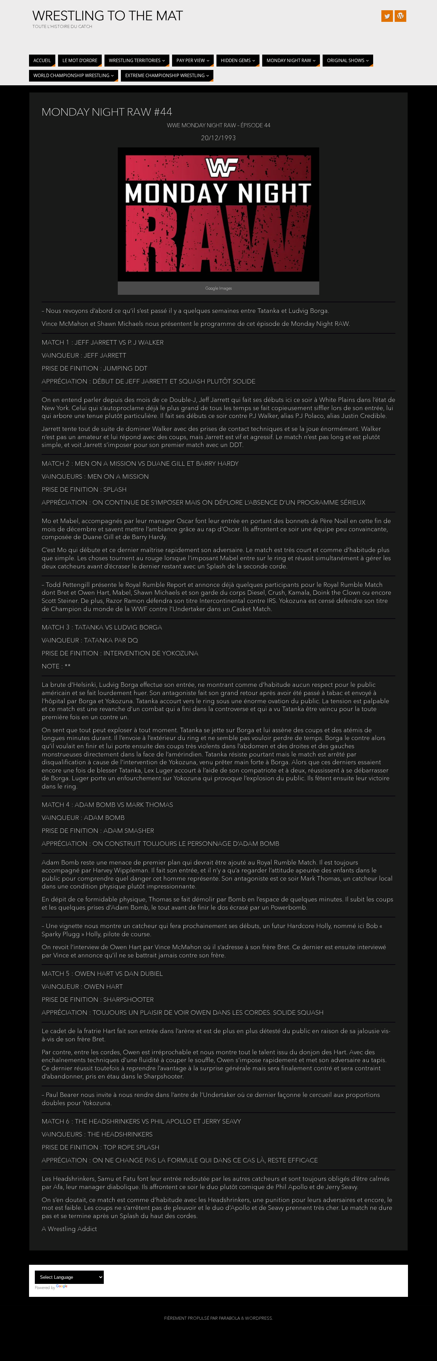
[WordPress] (400, 16)
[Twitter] (387, 16)
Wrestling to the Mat (107, 15)
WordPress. (259, 1318)
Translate (76, 1287)
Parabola (229, 1318)
